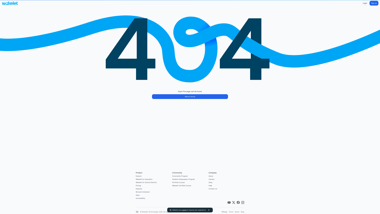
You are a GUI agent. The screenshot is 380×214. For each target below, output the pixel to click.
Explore (139, 176)
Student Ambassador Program (183, 179)
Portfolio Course (178, 182)
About (211, 176)
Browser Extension (143, 192)
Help (210, 186)
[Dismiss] (208, 210)
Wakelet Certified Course (181, 186)
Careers (211, 179)
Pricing (138, 186)
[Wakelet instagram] (242, 202)
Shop (210, 182)
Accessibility (140, 198)
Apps (138, 195)
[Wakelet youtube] (229, 202)
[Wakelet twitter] (233, 202)
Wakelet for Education (144, 179)
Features (139, 189)
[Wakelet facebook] (238, 202)
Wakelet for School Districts (146, 182)
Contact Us (213, 189)
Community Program (180, 176)
